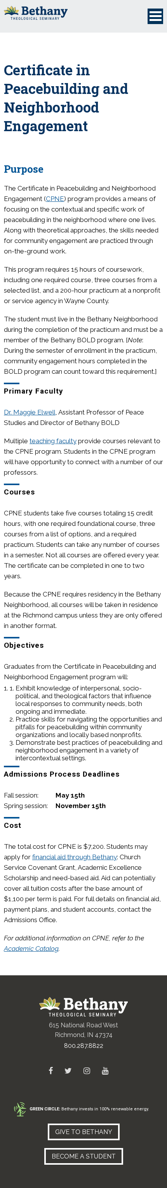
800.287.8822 (83, 1045)
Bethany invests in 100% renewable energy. (89, 1109)
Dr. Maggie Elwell (30, 412)
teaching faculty (53, 441)
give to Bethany (83, 1132)
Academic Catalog (31, 948)
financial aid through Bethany (74, 857)
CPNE (55, 199)
